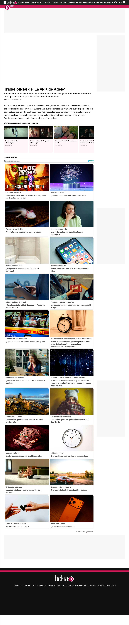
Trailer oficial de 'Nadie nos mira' (66, 142)
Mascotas (84, 585)
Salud (64, 585)
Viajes (93, 585)
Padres (42, 585)
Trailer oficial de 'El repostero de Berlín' (88, 142)
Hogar (57, 585)
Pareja (35, 585)
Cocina (50, 585)
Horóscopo (110, 585)
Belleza (23, 585)
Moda (16, 585)
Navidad (100, 585)
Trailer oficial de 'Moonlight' (11, 142)
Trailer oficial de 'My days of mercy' (40, 142)
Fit (29, 585)
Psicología (73, 585)
